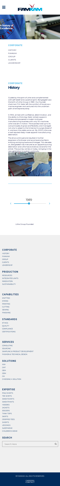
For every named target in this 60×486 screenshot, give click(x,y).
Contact (30, 482)
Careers (30, 481)
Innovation (7, 281)
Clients (12, 60)
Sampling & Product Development (17, 351)
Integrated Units (10, 278)
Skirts (5, 416)
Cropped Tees (8, 419)
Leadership (14, 63)
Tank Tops (7, 413)
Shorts (5, 422)
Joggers (6, 410)
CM (3, 376)
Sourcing (6, 348)
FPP (4, 364)
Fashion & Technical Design (14, 354)
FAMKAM (12, 53)
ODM (4, 373)
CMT (4, 367)
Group (12, 56)
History (12, 50)
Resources (7, 275)
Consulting (7, 345)
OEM (4, 370)
